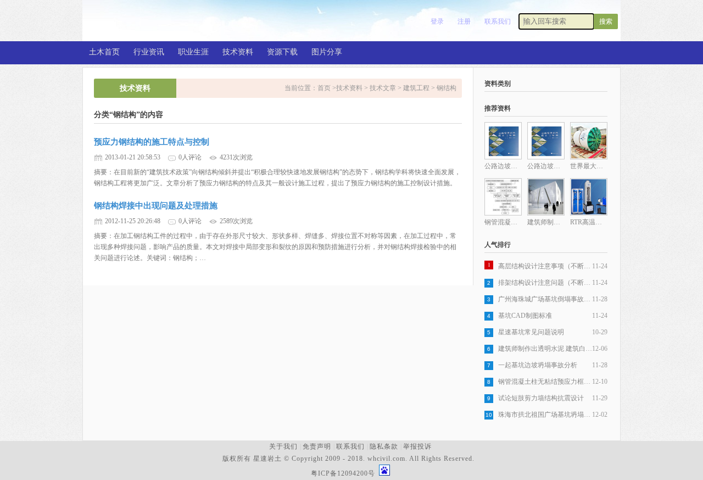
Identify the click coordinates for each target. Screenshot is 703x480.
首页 (324, 88)
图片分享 (326, 52)
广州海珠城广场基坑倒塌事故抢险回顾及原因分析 (545, 299)
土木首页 (104, 52)
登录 (437, 21)
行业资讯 (148, 52)
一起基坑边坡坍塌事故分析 (537, 365)
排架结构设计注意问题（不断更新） (545, 282)
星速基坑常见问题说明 (531, 332)
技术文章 (383, 88)
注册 (464, 21)
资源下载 (282, 52)
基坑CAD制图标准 (525, 315)
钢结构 (446, 88)
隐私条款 (384, 446)
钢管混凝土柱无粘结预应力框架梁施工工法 (545, 381)
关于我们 (283, 446)
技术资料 (237, 52)
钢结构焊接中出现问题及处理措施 (155, 205)
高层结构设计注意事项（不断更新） (545, 266)
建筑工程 (416, 88)
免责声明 (317, 446)
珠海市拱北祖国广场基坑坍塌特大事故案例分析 (545, 414)
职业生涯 (193, 52)
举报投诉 (417, 446)
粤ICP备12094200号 (343, 473)
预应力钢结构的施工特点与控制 (151, 141)
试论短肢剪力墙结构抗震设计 (541, 398)
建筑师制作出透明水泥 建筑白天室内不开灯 (545, 348)
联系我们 (497, 21)
